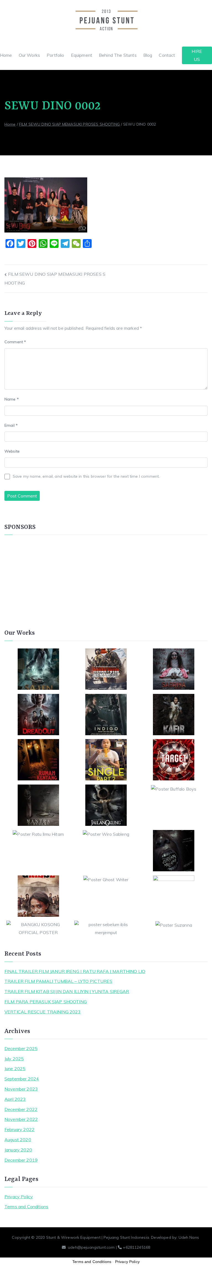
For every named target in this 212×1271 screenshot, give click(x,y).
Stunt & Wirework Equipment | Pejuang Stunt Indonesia (97, 1237)
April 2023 (15, 1099)
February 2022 (19, 1129)
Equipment (81, 55)
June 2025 (14, 1068)
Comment (15, 341)
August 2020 (17, 1139)
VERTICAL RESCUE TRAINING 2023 (42, 1012)
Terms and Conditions (26, 1206)
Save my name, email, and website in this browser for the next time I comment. (86, 476)
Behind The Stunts (118, 55)
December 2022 (21, 1109)
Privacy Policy (18, 1196)
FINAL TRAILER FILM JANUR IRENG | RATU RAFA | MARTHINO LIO (74, 971)
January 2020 (18, 1150)
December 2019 (21, 1160)
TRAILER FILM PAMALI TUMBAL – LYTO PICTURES (58, 981)
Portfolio (55, 55)
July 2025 (14, 1058)
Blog (147, 55)
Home (6, 55)
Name (11, 399)
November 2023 (21, 1089)
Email (11, 425)
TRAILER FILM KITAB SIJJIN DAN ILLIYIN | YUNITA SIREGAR (66, 991)
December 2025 (21, 1048)
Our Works (29, 55)
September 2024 (21, 1078)
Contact (167, 55)
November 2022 (21, 1119)
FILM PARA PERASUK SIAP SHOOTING (45, 1001)
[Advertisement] (106, 579)
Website (12, 451)
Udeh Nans (189, 1237)
